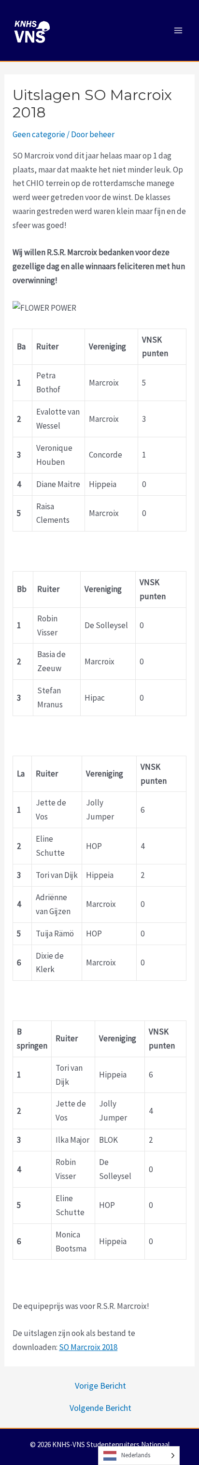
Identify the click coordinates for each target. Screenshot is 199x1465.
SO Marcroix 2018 (88, 1347)
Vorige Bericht (100, 1385)
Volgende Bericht (100, 1408)
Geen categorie (39, 134)
